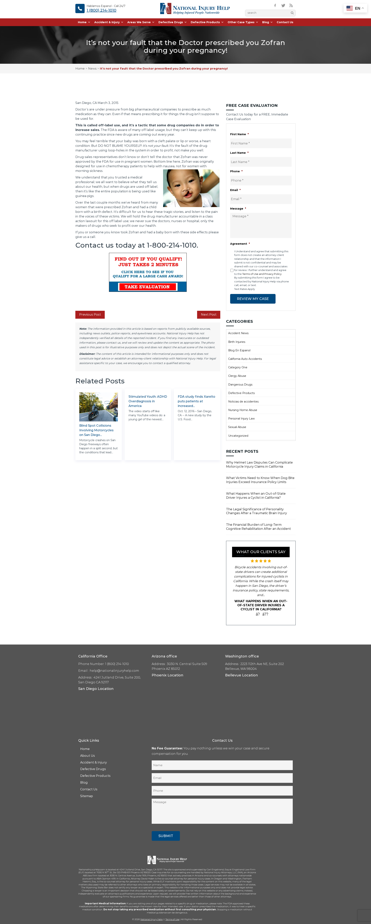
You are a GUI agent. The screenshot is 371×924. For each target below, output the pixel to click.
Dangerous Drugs (240, 384)
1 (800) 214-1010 (101, 10)
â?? (265, 614)
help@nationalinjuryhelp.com (114, 671)
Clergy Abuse (237, 376)
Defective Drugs (170, 22)
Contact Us (285, 22)
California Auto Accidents (245, 359)
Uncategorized (238, 435)
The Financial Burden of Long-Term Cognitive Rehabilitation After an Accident (258, 527)
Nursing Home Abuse (242, 410)
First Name (239, 134)
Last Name (239, 153)
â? (258, 614)
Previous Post (90, 314)
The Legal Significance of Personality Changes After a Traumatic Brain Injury (256, 511)
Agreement (240, 243)
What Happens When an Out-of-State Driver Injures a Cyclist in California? (256, 495)
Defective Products (205, 22)
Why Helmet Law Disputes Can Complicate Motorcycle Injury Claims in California (259, 464)
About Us (87, 756)
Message (238, 208)
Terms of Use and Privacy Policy (262, 273)
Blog (265, 22)
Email (235, 190)
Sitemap (86, 796)
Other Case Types (241, 22)
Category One (237, 367)
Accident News (238, 333)
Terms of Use (172, 919)
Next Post (208, 314)
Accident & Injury (107, 22)
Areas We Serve (139, 22)
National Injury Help (151, 919)
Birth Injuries (236, 342)
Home (82, 22)
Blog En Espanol (239, 350)
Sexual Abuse (237, 427)
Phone (236, 171)
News (92, 68)
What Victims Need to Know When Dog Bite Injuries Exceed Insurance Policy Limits (260, 480)
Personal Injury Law (241, 418)
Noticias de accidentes (243, 401)
